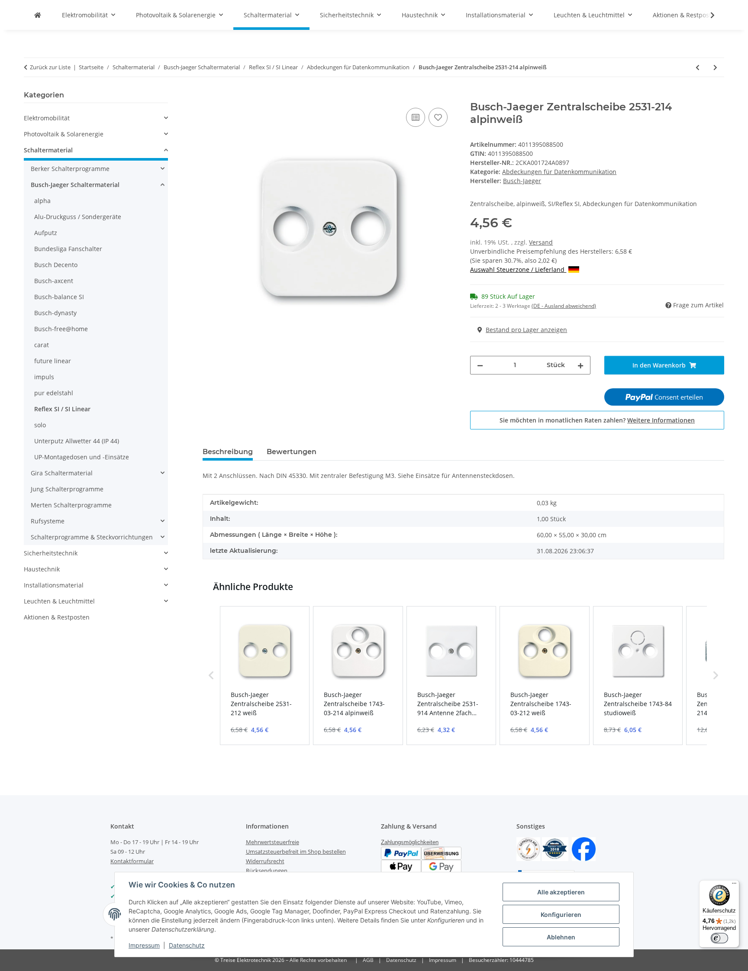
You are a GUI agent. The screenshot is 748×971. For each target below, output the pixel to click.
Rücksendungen (266, 870)
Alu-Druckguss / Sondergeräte (77, 217)
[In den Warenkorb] (209, 96)
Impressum (144, 945)
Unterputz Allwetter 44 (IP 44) (76, 441)
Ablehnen (561, 937)
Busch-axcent (53, 281)
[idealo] (555, 848)
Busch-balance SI (59, 297)
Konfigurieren (561, 914)
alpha (42, 201)
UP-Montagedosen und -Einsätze (81, 457)
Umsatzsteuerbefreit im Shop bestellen (296, 851)
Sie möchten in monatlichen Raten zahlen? (597, 420)
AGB (368, 960)
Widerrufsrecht (265, 861)
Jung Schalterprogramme (67, 489)
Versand (541, 242)
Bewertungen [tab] (291, 452)
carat (41, 345)
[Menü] (734, 885)
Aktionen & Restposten (57, 617)
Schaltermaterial (48, 150)
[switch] (719, 938)
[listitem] (265, 675)
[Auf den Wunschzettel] (438, 117)
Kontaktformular (132, 861)
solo (40, 425)
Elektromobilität (47, 118)
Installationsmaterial (54, 585)
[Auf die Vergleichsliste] (415, 117)
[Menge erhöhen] (580, 365)
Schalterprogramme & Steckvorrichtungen (92, 537)
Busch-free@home (61, 329)
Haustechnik (42, 569)
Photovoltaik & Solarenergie (63, 134)
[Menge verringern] (480, 365)
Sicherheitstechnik (50, 553)
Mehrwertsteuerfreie (272, 842)
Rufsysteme (47, 521)
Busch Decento (55, 265)
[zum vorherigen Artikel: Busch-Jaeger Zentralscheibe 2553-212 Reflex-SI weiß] (697, 67)
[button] (706, 15)
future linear (52, 361)
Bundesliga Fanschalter (68, 249)
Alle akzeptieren (561, 892)
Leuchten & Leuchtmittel (59, 601)
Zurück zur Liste (50, 67)
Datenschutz (187, 945)
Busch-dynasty (55, 313)
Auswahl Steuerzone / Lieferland (518, 269)
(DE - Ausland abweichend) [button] (564, 306)
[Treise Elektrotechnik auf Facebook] (584, 848)
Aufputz (45, 233)
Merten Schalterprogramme (71, 505)
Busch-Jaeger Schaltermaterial (75, 185)
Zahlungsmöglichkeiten (409, 842)
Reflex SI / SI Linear (62, 409)
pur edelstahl (53, 393)
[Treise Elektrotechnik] (38, 15)
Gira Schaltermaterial (62, 473)
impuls (44, 377)
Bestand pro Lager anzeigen (526, 330)
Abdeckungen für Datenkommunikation (559, 172)
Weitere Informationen (661, 420)
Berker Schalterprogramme (70, 169)
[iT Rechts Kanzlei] (528, 848)
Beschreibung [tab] (228, 452)
